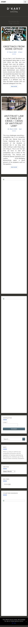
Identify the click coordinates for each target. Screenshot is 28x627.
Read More (14, 86)
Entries (7, 484)
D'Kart (3, 2)
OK (12, 623)
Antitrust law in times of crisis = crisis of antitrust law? (14, 121)
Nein (15, 623)
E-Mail (5, 422)
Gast (20, 129)
